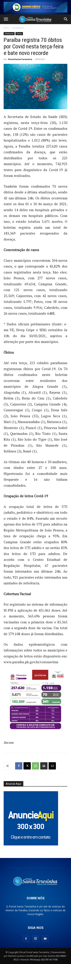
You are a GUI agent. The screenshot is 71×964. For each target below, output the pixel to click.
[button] (6, 19)
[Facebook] (18, 765)
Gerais (19, 33)
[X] (27, 765)
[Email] (52, 765)
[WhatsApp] (35, 765)
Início (6, 27)
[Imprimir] (44, 765)
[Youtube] (45, 938)
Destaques (18, 27)
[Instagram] (35, 938)
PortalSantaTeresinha (20, 59)
